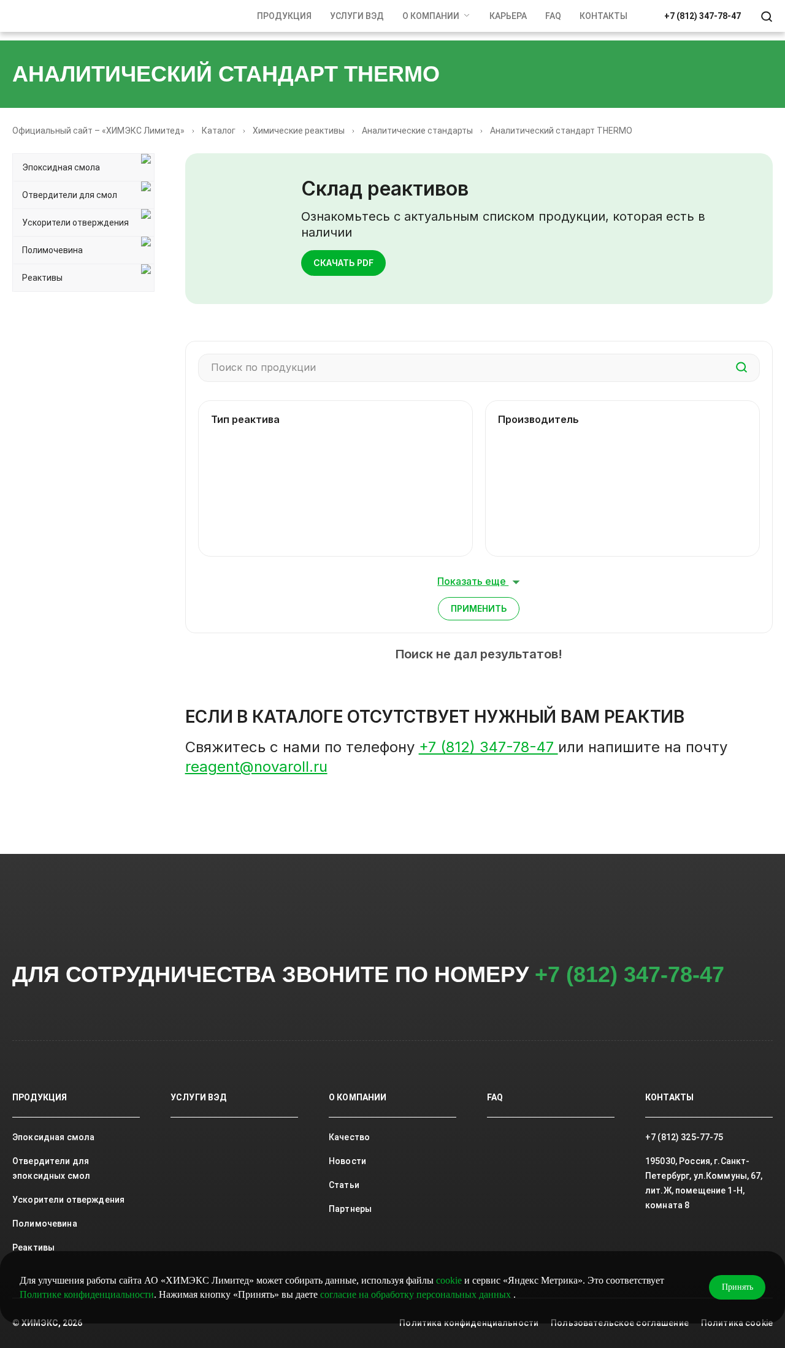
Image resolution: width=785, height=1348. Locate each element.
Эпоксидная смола (61, 167)
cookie (449, 1280)
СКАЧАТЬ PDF (343, 262)
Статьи (344, 1185)
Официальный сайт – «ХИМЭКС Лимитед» (98, 130)
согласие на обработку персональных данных (416, 1294)
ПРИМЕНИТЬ (479, 608)
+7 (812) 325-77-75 (684, 1137)
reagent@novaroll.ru (256, 766)
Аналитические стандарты (417, 130)
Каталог (219, 130)
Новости (347, 1161)
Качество (349, 1137)
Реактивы (42, 278)
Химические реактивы (299, 130)
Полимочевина (52, 250)
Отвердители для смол (69, 195)
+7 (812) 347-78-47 (702, 16)
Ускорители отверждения (75, 222)
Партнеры (350, 1209)
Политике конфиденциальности (87, 1294)
